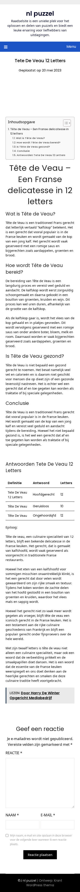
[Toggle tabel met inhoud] (65, 123)
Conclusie (23, 151)
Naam (12, 815)
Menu (71, 46)
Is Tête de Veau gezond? (33, 146)
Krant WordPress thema (44, 882)
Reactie (14, 752)
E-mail (48, 815)
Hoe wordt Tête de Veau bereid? (38, 142)
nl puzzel (40, 13)
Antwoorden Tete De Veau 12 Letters (41, 155)
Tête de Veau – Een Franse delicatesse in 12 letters (39, 131)
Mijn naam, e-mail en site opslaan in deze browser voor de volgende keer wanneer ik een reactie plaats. (41, 840)
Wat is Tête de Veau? (30, 138)
